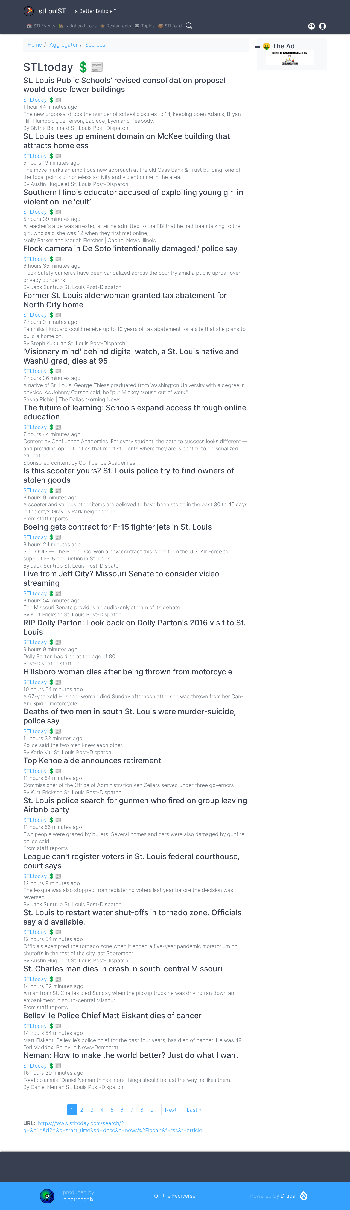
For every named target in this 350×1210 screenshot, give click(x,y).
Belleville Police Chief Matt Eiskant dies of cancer (112, 1015)
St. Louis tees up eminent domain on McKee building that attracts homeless (126, 140)
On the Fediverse (175, 1195)
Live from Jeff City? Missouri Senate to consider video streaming (121, 578)
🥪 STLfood (170, 25)
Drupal (289, 1195)
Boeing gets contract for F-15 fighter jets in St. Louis (117, 526)
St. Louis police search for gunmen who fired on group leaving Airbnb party (135, 805)
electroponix (78, 1199)
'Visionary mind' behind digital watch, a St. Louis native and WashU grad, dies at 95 (131, 356)
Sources (95, 44)
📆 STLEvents (41, 25)
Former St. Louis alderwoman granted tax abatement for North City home (125, 300)
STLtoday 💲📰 (42, 99)
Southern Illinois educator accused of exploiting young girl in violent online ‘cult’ (133, 197)
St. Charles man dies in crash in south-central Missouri (122, 968)
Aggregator (63, 44)
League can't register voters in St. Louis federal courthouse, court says (131, 861)
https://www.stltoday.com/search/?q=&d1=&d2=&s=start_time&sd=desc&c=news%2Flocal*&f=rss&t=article (112, 1127)
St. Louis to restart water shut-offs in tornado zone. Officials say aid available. (132, 917)
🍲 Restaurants (115, 25)
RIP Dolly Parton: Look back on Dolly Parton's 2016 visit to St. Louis (134, 627)
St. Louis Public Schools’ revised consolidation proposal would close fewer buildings (124, 85)
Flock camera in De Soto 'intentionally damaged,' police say (130, 248)
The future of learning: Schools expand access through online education (134, 412)
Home (35, 44)
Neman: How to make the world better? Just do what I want (130, 1055)
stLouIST (52, 11)
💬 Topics (144, 25)
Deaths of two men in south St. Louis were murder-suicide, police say (129, 716)
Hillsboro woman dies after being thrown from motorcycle (127, 671)
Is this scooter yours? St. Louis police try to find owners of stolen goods (128, 475)
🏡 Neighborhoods (78, 25)
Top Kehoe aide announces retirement (92, 760)
